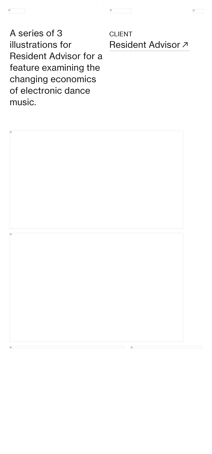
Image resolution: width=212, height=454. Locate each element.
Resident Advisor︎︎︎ (149, 44)
